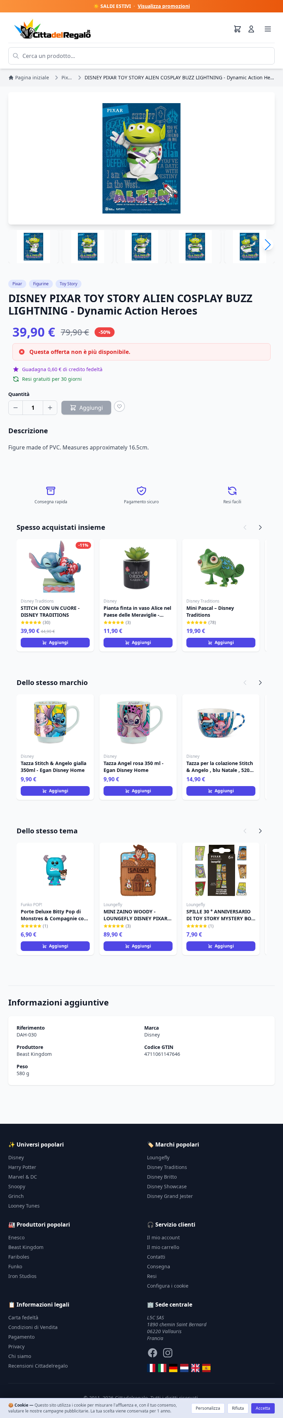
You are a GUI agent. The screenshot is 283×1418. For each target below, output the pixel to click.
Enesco (16, 1237)
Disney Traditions (167, 1167)
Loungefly (158, 1157)
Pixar (17, 284)
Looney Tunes (24, 1205)
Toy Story (68, 284)
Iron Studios (22, 1276)
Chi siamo (19, 1356)
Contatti (156, 1256)
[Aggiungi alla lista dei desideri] (119, 406)
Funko (15, 1266)
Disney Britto (162, 1176)
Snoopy (16, 1186)
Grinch (16, 1196)
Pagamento (21, 1336)
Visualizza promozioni (164, 6)
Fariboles (18, 1256)
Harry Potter (22, 1167)
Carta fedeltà (23, 1317)
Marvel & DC (22, 1176)
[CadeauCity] (151, 1368)
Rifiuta (238, 1408)
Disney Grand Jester (170, 1196)
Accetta (263, 1408)
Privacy (16, 1346)
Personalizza (208, 1408)
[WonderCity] (173, 1368)
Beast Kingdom (34, 1054)
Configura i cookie (167, 1285)
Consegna (158, 1266)
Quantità (18, 394)
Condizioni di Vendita (33, 1327)
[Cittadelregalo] (162, 1368)
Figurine (41, 284)
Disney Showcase (167, 1186)
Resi (152, 1276)
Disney (152, 1034)
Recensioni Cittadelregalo (38, 1365)
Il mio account (163, 1237)
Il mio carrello (163, 1247)
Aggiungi (58, 642)
